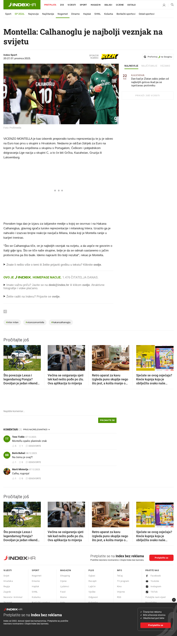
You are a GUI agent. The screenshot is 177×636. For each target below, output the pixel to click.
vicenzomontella (35, 322)
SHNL (97, 13)
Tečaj (120, 575)
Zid (62, 5)
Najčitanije (48, 13)
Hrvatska (8, 581)
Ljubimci (64, 586)
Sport (83, 5)
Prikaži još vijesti (147, 95)
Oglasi (108, 5)
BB (7, 455)
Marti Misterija (20, 469)
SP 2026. (20, 13)
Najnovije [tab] (131, 66)
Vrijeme (121, 591)
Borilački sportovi (126, 13)
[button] (7, 356)
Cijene (120, 5)
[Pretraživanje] (171, 5)
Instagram (156, 586)
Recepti (92, 581)
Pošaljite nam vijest (155, 597)
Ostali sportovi (146, 13)
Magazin (65, 570)
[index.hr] (21, 4)
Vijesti (72, 5)
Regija (6, 586)
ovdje (86, 285)
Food (62, 591)
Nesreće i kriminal (12, 597)
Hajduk (87, 13)
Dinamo (75, 13)
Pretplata (50, 5)
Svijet (6, 575)
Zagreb (7, 591)
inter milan (12, 322)
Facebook (156, 575)
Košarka (108, 13)
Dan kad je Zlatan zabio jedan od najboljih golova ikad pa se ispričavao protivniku (150, 80)
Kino (119, 586)
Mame (63, 597)
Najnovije (33, 13)
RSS (119, 597)
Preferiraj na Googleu (160, 57)
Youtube (155, 581)
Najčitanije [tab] (149, 66)
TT (7, 438)
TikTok (154, 591)
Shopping (65, 575)
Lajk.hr (92, 586)
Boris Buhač (18, 453)
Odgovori (93, 597)
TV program (123, 581)
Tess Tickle (18, 436)
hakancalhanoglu (61, 322)
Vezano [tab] (165, 66)
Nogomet (63, 13)
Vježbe (91, 591)
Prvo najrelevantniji (35, 429)
